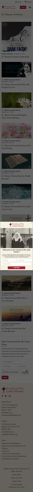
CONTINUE (16, 267)
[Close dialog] (31, 223)
